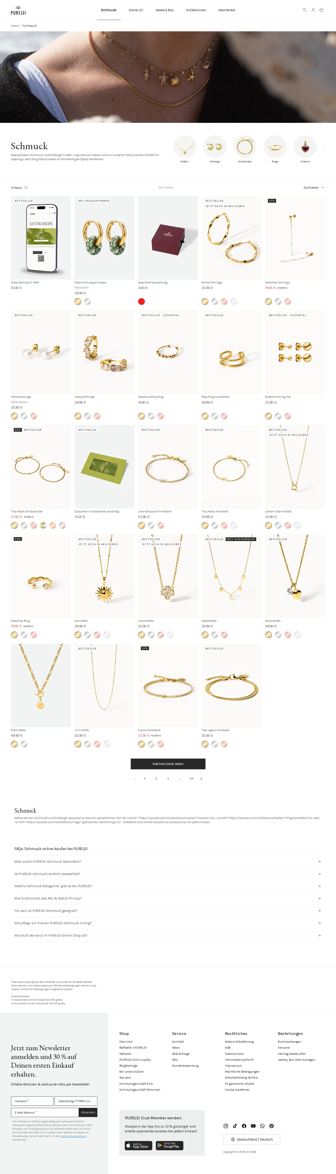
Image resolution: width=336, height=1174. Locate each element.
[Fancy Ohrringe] (104, 352)
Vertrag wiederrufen (292, 1054)
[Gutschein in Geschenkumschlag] (104, 467)
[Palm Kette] (41, 685)
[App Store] (138, 1145)
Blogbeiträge (128, 1066)
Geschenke (226, 10)
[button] (305, 10)
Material (125, 1054)
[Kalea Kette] (231, 576)
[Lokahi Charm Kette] (295, 467)
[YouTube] (253, 1126)
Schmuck (108, 10)
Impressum (233, 1066)
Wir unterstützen (131, 1072)
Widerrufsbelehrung (239, 1042)
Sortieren (311, 187)
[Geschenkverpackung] (168, 238)
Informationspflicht (239, 1060)
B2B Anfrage (181, 1054)
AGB (228, 1048)
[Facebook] (244, 1126)
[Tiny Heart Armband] (231, 467)
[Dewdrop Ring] (41, 576)
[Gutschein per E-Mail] (41, 238)
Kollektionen (196, 10)
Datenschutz (234, 1054)
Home (15, 26)
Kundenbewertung (185, 1066)
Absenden (88, 1112)
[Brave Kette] (295, 576)
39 (191, 779)
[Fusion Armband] (168, 685)
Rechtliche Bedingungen (242, 1072)
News (176, 1048)
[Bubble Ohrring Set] (295, 352)
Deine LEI (136, 10)
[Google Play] (169, 1145)
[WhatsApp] (262, 1126)
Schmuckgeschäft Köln (136, 1084)
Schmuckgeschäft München (139, 1090)
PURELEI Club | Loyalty (135, 1060)
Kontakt (178, 1042)
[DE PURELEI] (18, 10)
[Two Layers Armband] (231, 685)
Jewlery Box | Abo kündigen (296, 1060)
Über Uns (126, 1042)
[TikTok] (235, 1126)
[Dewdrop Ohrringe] (295, 238)
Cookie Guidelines (237, 1090)
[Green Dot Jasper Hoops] (104, 238)
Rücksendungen (289, 1042)
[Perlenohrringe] (41, 352)
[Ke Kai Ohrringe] (231, 238)
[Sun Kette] (104, 576)
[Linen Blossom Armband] (168, 467)
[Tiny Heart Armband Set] (41, 467)
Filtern (16, 188)
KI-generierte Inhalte (239, 1084)
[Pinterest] (271, 1126)
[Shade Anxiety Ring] (168, 352)
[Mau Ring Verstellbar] (231, 352)
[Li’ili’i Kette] (104, 685)
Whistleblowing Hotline (241, 1078)
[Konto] (313, 10)
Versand (284, 1048)
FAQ (175, 1060)
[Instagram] (226, 1126)
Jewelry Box (164, 10)
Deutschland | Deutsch (255, 1139)
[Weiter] (201, 779)
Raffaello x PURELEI (133, 1048)
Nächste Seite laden (167, 764)
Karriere (125, 1078)
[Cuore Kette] (168, 576)
